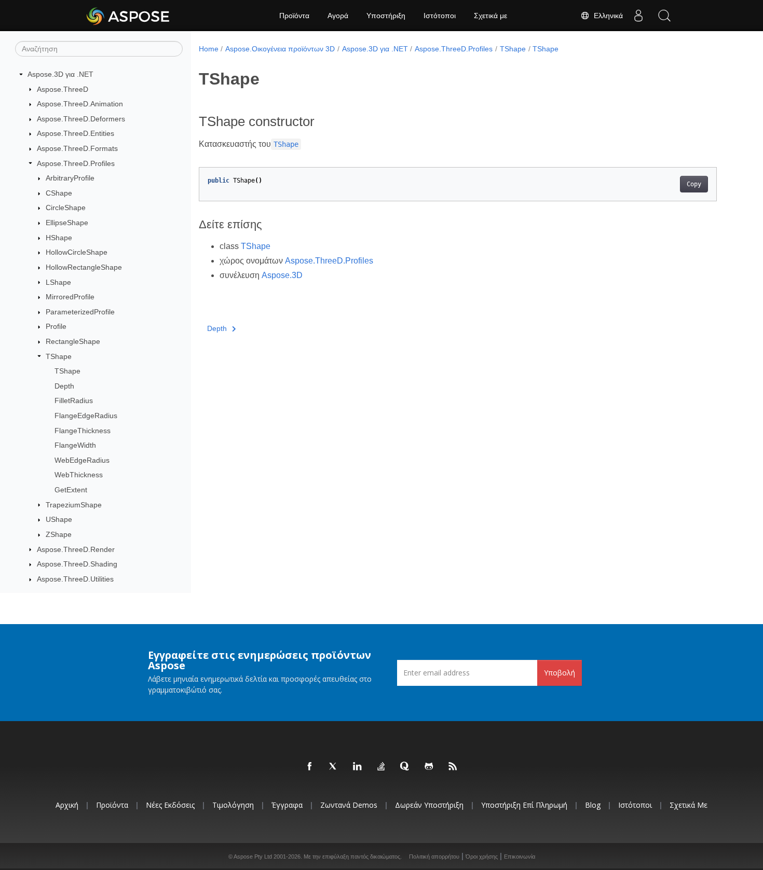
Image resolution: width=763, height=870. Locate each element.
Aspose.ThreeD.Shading (77, 564)
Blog (593, 805)
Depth (64, 386)
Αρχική (67, 805)
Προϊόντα (294, 15)
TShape (59, 356)
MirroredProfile (70, 297)
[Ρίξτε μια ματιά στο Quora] (405, 767)
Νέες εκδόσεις (170, 805)
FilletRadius (74, 400)
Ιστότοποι (440, 15)
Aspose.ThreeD (62, 89)
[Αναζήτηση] (664, 15)
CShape (59, 193)
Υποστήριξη (385, 15)
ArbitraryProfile (70, 178)
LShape (58, 282)
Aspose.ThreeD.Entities (75, 133)
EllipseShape (67, 222)
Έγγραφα (287, 805)
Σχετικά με (490, 15)
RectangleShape (73, 341)
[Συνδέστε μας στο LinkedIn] (357, 767)
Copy (694, 184)
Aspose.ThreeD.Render (76, 549)
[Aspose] (128, 16)
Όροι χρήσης (482, 856)
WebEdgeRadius (82, 460)
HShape (59, 237)
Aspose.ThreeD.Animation (80, 104)
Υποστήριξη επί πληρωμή (524, 805)
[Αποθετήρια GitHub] (429, 767)
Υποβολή (559, 673)
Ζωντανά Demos (348, 805)
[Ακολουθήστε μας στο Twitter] (333, 767)
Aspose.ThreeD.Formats (77, 148)
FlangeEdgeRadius (86, 415)
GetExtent (71, 490)
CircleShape (66, 207)
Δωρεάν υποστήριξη (429, 805)
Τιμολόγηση (233, 805)
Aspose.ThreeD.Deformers (81, 119)
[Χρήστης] (638, 15)
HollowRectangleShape (84, 267)
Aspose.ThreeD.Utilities (75, 579)
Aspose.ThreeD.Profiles (76, 163)
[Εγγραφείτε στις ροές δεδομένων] (453, 767)
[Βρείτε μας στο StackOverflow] (381, 767)
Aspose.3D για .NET (60, 74)
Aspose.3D (282, 275)
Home (209, 49)
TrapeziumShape (74, 505)
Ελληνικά (606, 15)
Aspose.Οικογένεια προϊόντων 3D (280, 49)
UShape (59, 519)
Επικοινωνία (519, 856)
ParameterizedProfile (80, 312)
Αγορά (338, 15)
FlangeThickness (83, 430)
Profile (56, 326)
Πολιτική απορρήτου (434, 856)
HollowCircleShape (76, 252)
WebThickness (79, 475)
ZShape (59, 534)
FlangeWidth (75, 445)
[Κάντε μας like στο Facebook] (310, 767)
